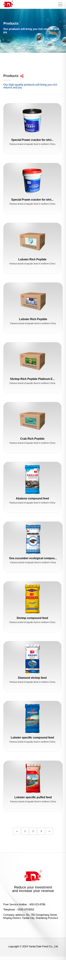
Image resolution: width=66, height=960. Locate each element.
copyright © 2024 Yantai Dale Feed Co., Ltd (33, 946)
